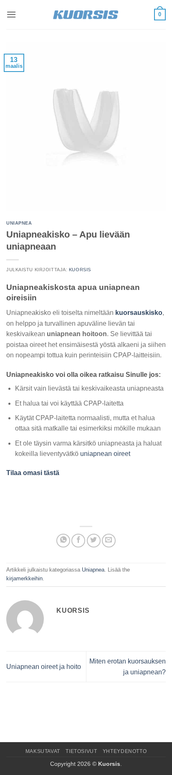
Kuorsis (80, 269)
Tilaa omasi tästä (32, 472)
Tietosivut (81, 751)
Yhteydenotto (125, 751)
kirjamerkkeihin (24, 578)
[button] (11, 14)
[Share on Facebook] (78, 540)
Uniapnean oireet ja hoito (43, 666)
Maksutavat (42, 751)
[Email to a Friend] (109, 540)
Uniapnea (19, 222)
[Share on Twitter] (94, 540)
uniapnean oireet (105, 453)
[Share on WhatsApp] (63, 540)
